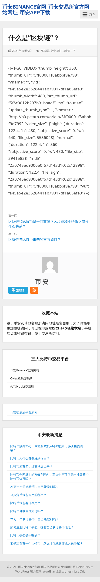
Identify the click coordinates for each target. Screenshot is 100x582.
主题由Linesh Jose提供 (70, 571)
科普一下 (70, 51)
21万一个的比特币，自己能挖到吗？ (34, 487)
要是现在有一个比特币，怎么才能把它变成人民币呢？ (46, 543)
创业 (53, 51)
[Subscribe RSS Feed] (34, 290)
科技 (60, 51)
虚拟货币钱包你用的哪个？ (28, 495)
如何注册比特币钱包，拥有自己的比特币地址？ (42, 527)
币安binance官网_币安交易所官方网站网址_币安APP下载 (45, 9)
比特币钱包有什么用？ (25, 503)
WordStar (49, 571)
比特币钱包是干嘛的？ (25, 535)
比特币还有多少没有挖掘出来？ (31, 466)
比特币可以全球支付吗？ (26, 511)
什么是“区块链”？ (34, 37)
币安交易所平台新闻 (23, 412)
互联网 (45, 51)
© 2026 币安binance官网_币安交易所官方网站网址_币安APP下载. (48, 567)
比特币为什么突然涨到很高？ (30, 458)
